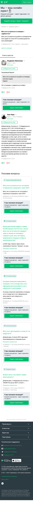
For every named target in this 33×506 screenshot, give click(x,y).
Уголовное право (11, 221)
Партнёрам (6, 437)
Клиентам (6, 428)
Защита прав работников (13, 180)
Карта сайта (4, 479)
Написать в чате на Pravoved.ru (13, 445)
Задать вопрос (27, 2)
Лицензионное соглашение (9, 476)
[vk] (2, 483)
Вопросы (4, 26)
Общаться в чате (9, 68)
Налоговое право (11, 326)
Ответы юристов (7, 55)
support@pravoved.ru (10, 448)
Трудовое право (13, 26)
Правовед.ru (6, 424)
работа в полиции (6, 48)
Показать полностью (10, 248)
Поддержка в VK (8, 455)
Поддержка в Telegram (10, 452)
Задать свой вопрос (16, 108)
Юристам (5, 433)
